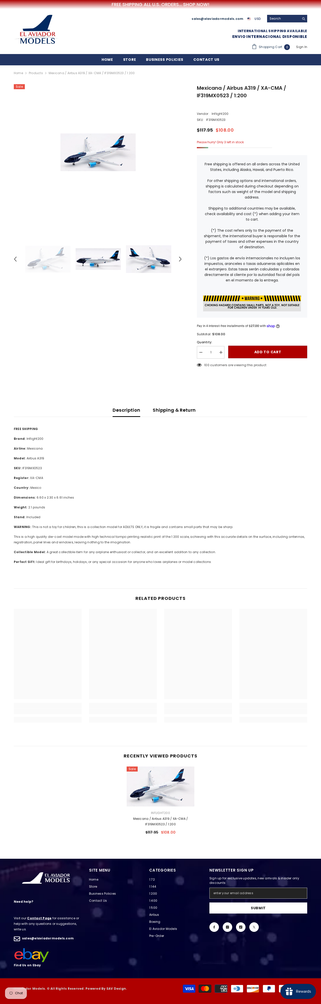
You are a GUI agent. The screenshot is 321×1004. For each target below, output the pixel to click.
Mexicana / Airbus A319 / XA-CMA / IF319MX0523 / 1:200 (160, 821)
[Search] (287, 19)
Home (18, 73)
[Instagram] (227, 927)
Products (36, 73)
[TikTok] (241, 927)
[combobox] (283, 18)
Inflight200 (220, 114)
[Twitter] (254, 927)
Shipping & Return (174, 410)
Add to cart (267, 352)
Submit (258, 908)
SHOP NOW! (196, 4)
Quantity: (204, 342)
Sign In (301, 47)
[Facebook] (214, 927)
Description (126, 410)
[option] (98, 152)
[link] (48, 711)
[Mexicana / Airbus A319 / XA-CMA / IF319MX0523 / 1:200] (160, 786)
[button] (15, 259)
